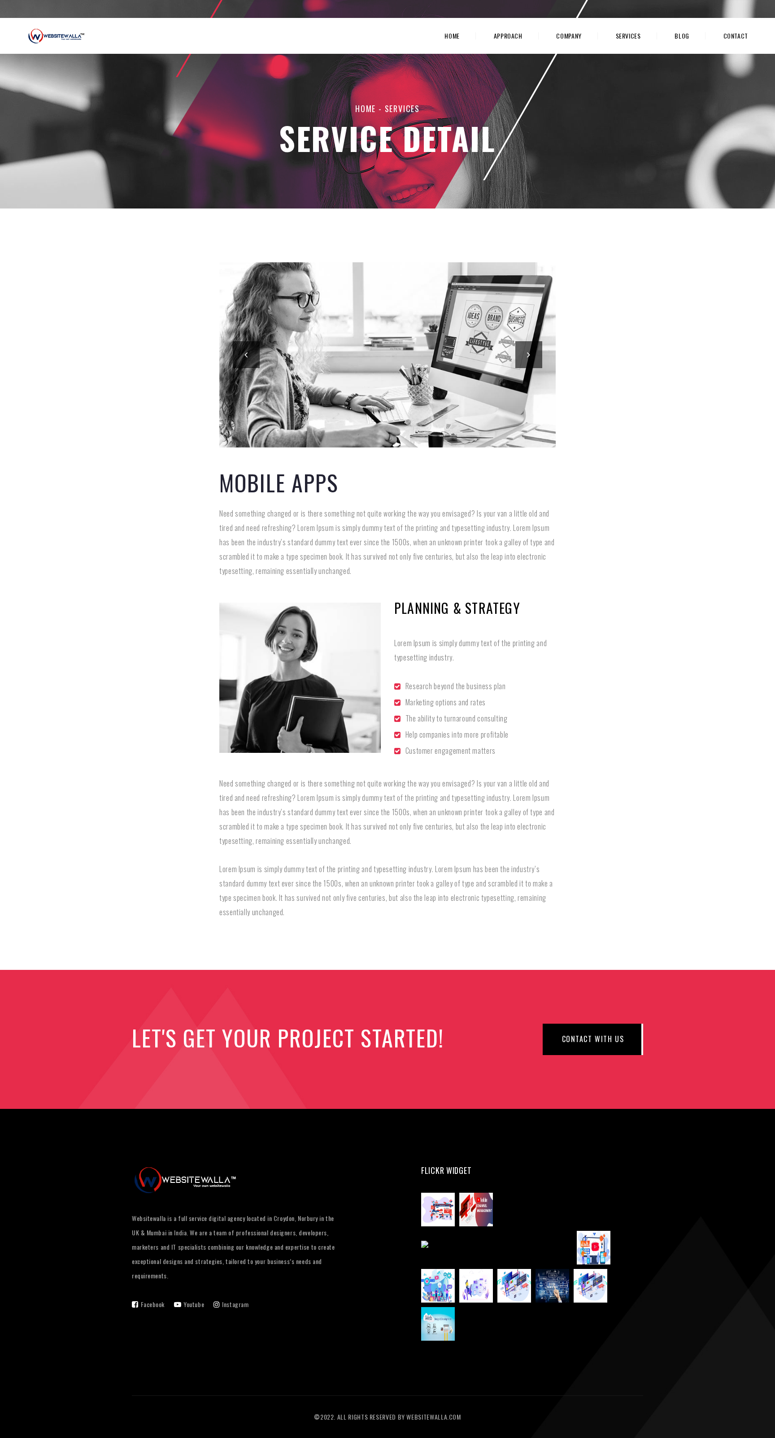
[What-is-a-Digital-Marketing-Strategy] (440, 1287)
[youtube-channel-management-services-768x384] (478, 1211)
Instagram (235, 1304)
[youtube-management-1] (440, 1211)
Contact (735, 35)
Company (568, 35)
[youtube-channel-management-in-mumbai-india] (499, 1249)
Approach (508, 35)
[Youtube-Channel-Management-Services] (596, 1249)
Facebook (153, 1304)
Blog (682, 35)
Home (452, 35)
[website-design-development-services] (516, 1287)
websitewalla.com (433, 1416)
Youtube (193, 1304)
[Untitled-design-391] (555, 1287)
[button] (246, 354)
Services (628, 35)
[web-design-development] (440, 1325)
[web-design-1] (593, 1287)
